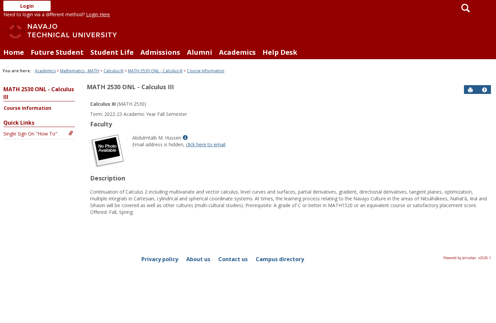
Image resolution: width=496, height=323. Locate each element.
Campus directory (280, 259)
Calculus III (113, 71)
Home (13, 52)
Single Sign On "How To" (30, 133)
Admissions (160, 52)
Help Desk (280, 52)
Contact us (233, 259)
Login (27, 6)
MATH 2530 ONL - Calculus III (155, 71)
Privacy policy (159, 259)
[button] (484, 89)
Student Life (112, 52)
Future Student (57, 52)
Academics (237, 52)
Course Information (205, 71)
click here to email (205, 144)
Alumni (199, 52)
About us (198, 259)
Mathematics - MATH (79, 71)
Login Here (98, 14)
